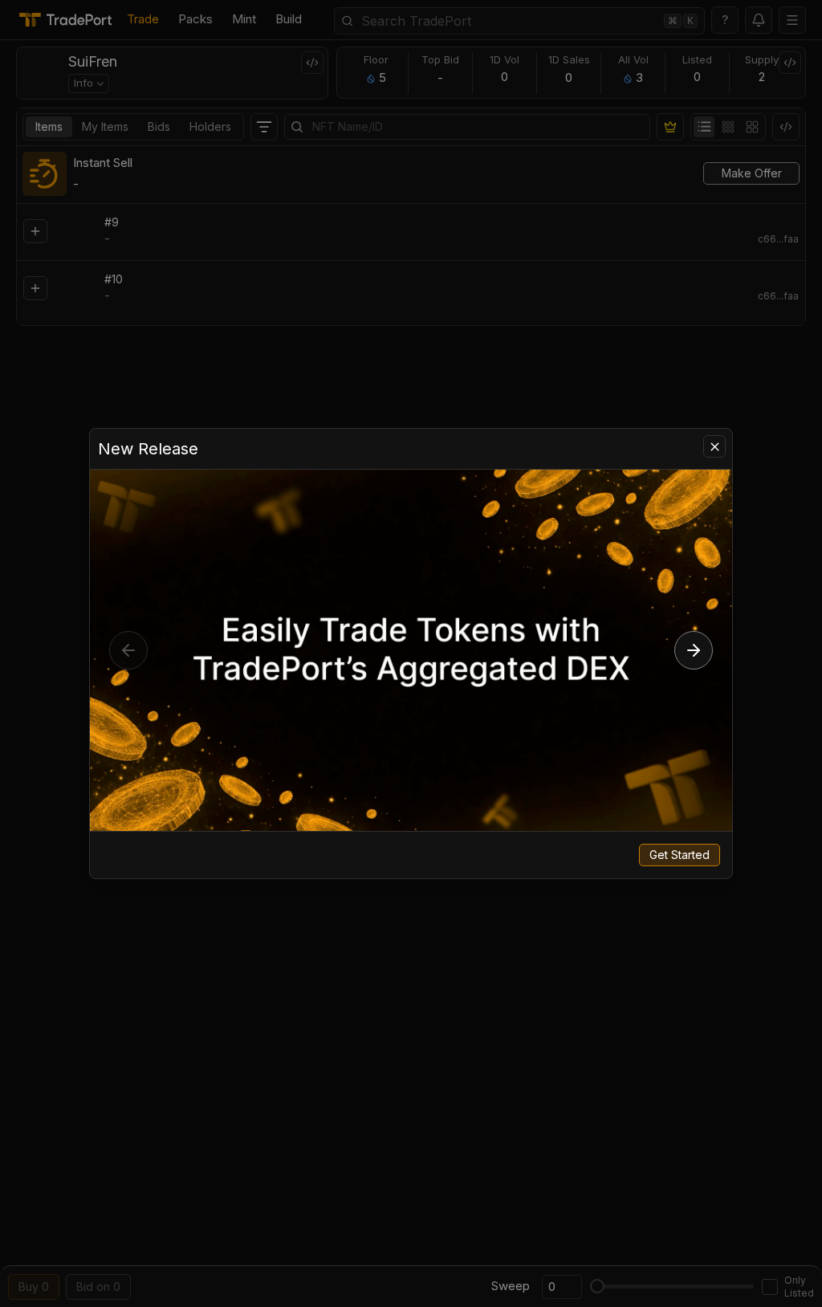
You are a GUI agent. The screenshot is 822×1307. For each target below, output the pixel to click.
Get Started (679, 854)
